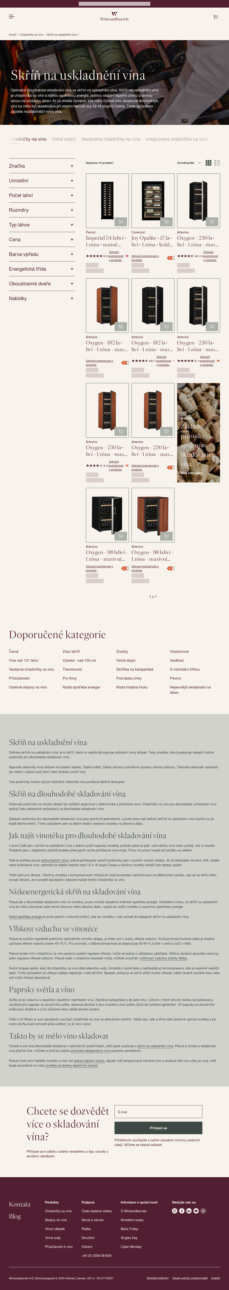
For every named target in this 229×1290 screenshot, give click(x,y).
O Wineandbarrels (133, 1211)
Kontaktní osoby (132, 1220)
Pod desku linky (129, 678)
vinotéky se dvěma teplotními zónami (71, 1065)
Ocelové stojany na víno (28, 687)
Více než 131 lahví (23, 660)
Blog (15, 1217)
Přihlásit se (158, 1128)
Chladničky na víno (31, 35)
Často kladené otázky (97, 1211)
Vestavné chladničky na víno (31, 669)
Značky (122, 651)
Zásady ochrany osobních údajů (190, 1278)
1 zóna (220, 139)
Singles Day (129, 1237)
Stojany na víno (56, 1220)
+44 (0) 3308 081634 (97, 1255)
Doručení (88, 1237)
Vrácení (87, 1246)
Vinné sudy (53, 1237)
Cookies (215, 1278)
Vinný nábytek (55, 1228)
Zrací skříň (71, 651)
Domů (12, 35)
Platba (86, 1228)
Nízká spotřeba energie (81, 687)
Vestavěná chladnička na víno (110, 139)
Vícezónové (179, 651)
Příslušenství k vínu (59, 1246)
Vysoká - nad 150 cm (79, 660)
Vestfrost (177, 660)
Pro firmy (70, 678)
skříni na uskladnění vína (155, 1046)
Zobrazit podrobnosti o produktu (116, 256)
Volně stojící (64, 139)
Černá (13, 651)
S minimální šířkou (185, 669)
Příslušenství (19, 678)
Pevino (175, 678)
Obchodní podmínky (158, 1278)
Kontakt (20, 1204)
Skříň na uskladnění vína (62, 35)
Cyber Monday (131, 1246)
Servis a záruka (93, 1220)
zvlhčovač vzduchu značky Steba (163, 958)
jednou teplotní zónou (89, 1060)
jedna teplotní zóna (54, 860)
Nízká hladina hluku (132, 687)
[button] (198, 473)
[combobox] (189, 162)
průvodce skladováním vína (90, 1050)
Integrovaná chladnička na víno (177, 139)
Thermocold (72, 669)
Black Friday (129, 1228)
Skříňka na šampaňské (134, 669)
